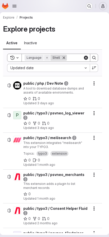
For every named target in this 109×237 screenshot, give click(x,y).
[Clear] (86, 58)
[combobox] (48, 68)
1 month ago (46, 165)
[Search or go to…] (89, 6)
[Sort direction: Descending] (94, 68)
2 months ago (47, 223)
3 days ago (45, 103)
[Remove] (64, 58)
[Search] (94, 58)
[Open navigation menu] (14, 6)
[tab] (12, 43)
